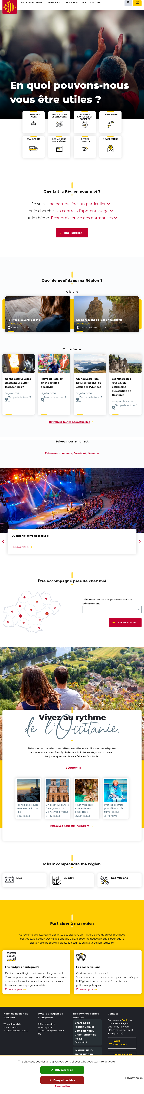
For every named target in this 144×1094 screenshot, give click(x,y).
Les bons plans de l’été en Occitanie (99, 319)
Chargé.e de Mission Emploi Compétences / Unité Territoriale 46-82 (85, 1030)
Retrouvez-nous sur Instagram (72, 826)
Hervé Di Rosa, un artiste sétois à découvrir (52, 383)
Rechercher (73, 232)
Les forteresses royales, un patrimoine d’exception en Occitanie (121, 387)
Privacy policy (134, 1077)
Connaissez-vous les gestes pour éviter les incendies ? (18, 383)
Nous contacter (120, 1043)
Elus (19, 878)
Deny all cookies (64, 1080)
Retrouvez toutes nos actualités (69, 422)
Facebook (80, 453)
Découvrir (73, 768)
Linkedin (93, 453)
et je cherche (41, 211)
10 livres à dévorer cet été (24, 319)
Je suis (38, 204)
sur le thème (37, 218)
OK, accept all (63, 1070)
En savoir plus (13, 989)
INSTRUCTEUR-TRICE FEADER (84, 1052)
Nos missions (119, 878)
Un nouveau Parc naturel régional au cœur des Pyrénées (88, 383)
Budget (69, 878)
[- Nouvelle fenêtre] (28, 790)
